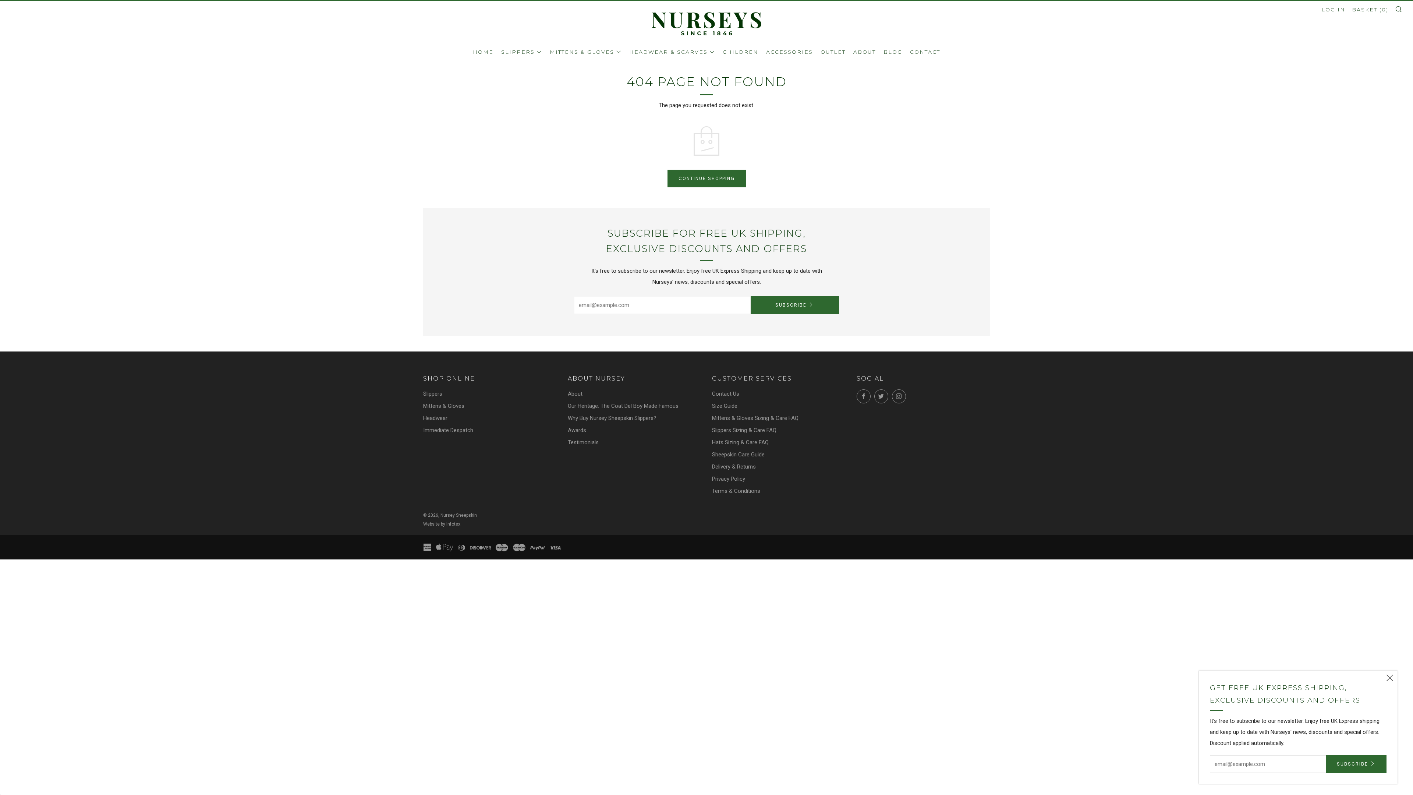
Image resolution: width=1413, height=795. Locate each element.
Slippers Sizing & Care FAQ (744, 430)
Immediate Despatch (448, 430)
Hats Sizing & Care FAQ (740, 442)
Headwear (435, 418)
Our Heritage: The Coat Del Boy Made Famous (623, 406)
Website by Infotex (441, 524)
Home (483, 52)
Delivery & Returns (734, 466)
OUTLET (833, 52)
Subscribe (791, 305)
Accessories (789, 52)
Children (740, 52)
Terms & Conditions (736, 491)
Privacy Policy (728, 479)
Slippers (518, 52)
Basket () (1370, 9)
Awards (577, 430)
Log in (1333, 9)
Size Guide (724, 406)
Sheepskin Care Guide (738, 454)
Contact (925, 52)
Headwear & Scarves (668, 52)
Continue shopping (707, 178)
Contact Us (725, 394)
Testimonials (583, 442)
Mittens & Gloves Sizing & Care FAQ (755, 418)
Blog (892, 52)
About (864, 52)
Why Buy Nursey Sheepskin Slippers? (612, 418)
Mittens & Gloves (582, 52)
